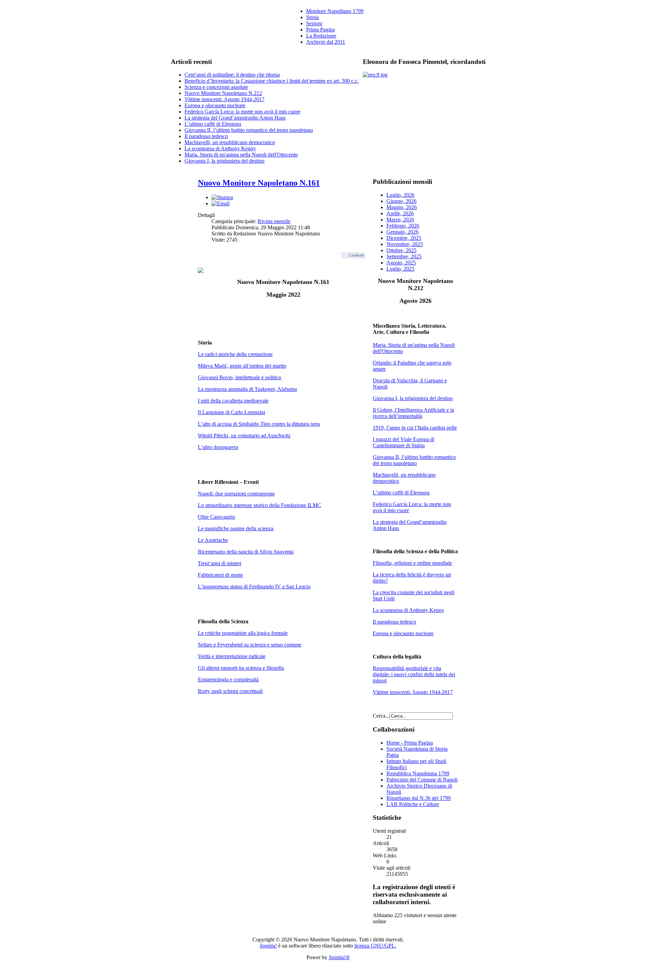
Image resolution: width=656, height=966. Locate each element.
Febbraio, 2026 (402, 226)
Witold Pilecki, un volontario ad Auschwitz (244, 435)
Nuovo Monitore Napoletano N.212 (223, 93)
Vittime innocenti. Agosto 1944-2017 (224, 99)
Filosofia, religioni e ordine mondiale (412, 563)
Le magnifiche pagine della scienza (235, 528)
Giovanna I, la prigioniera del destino (224, 161)
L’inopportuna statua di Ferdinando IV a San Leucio (254, 586)
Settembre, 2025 (404, 256)
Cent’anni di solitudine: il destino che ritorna (232, 75)
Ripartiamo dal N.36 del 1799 (418, 798)
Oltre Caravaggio (216, 517)
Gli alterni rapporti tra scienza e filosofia (241, 668)
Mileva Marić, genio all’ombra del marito (242, 366)
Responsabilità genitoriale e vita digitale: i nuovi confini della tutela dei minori (414, 674)
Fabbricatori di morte (220, 575)
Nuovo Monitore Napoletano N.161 (259, 182)
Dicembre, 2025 (403, 238)
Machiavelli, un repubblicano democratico (229, 142)
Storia (312, 17)
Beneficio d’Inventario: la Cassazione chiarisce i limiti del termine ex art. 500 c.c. (271, 81)
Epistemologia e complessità (228, 679)
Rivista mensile (274, 221)
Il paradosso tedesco (206, 136)
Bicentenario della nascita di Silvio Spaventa (245, 552)
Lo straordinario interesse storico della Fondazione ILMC (259, 505)
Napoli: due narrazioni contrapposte (236, 493)
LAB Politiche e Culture (412, 804)
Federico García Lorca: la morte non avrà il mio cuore (242, 111)
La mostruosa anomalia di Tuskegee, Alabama (247, 389)
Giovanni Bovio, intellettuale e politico (239, 377)
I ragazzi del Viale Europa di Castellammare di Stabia (403, 442)
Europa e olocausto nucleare (214, 105)
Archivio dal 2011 (325, 42)
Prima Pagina (320, 29)
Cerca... (381, 716)
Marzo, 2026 (400, 219)
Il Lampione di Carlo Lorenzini (231, 412)
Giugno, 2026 (401, 201)
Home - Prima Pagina (409, 743)
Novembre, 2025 (404, 244)
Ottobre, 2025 (401, 250)
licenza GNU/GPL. (375, 946)
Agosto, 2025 (401, 263)
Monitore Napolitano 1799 (335, 11)
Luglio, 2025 (400, 269)
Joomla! (268, 946)
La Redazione (321, 36)
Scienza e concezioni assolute (216, 87)
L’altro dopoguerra (218, 447)
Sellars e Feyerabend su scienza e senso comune (249, 645)
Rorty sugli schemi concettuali (230, 691)
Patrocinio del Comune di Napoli (421, 780)
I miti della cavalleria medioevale (233, 401)
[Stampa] (222, 197)
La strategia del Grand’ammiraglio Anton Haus (235, 118)
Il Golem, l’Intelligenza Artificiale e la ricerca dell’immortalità (413, 413)
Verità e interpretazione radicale (231, 656)
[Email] (220, 203)
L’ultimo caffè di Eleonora (212, 124)
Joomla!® (339, 957)
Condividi (356, 255)
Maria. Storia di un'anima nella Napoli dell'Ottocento (241, 155)
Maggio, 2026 (401, 207)
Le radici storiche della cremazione (235, 354)
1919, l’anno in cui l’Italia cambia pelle (415, 428)
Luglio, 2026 (400, 195)
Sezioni (314, 23)
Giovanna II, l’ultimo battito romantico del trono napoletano (248, 130)
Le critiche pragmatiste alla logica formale (243, 633)
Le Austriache (213, 540)
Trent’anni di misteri (219, 563)
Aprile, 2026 (400, 213)
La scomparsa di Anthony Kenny (220, 148)
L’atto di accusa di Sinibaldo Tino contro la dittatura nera (259, 424)
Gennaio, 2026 (402, 232)
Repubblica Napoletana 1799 (417, 773)
